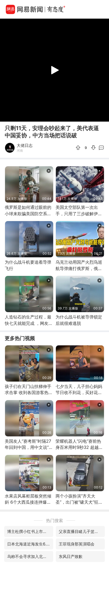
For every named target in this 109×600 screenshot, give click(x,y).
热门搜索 (54, 520)
